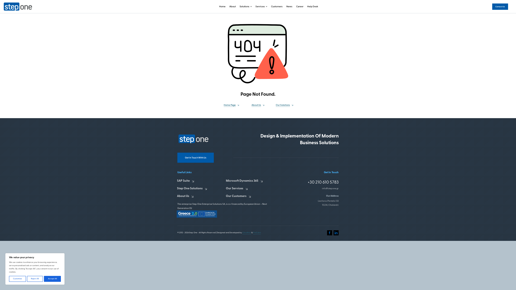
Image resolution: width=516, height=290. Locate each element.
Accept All (52, 279)
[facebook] (329, 232)
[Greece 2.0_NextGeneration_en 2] (197, 211)
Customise (17, 279)
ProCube (257, 233)
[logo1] (18, 3)
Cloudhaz (246, 233)
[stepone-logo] (193, 135)
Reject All (35, 279)
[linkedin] (336, 232)
